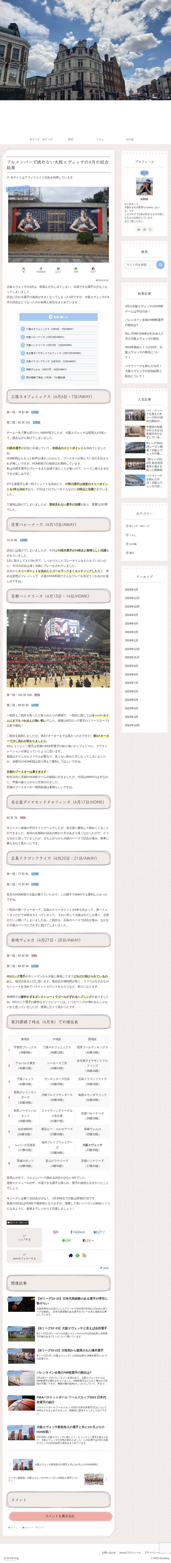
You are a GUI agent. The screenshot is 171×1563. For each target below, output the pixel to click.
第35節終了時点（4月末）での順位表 (45, 377)
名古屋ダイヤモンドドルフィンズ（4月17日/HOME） (54, 353)
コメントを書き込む (60, 1516)
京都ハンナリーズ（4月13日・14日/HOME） (49, 345)
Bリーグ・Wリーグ (19, 1222)
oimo (144, 199)
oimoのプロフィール (130, 1552)
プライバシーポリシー (156, 1552)
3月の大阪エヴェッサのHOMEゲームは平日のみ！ (144, 309)
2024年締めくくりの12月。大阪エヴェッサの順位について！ (143, 352)
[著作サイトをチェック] (70, 1255)
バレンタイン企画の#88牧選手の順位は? (144, 322)
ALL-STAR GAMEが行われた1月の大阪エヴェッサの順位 (144, 336)
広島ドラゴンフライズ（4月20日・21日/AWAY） (51, 361)
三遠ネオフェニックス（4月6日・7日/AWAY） (50, 329)
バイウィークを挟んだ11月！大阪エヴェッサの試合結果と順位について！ (143, 371)
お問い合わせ (109, 1552)
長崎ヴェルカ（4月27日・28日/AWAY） (47, 369)
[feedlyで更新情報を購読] (77, 1255)
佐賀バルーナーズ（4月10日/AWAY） (45, 337)
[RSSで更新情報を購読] (84, 1255)
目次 (56, 317)
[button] (93, 270)
